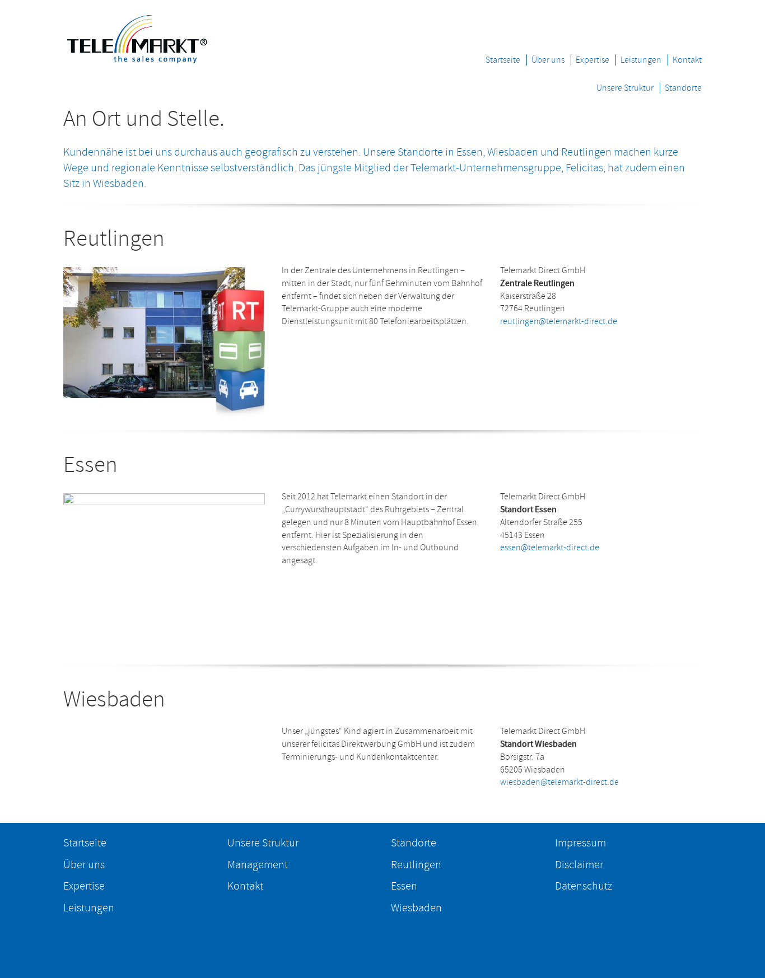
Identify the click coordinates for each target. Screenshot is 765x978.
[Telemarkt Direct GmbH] (137, 35)
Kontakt (687, 60)
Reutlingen (416, 865)
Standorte (683, 88)
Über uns (548, 60)
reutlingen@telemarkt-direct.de (558, 321)
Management (257, 865)
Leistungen (641, 60)
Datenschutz (583, 886)
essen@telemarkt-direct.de (549, 547)
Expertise (592, 60)
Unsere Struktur (625, 88)
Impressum (580, 843)
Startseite (503, 60)
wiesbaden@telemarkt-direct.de (559, 782)
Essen (404, 886)
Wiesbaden (416, 908)
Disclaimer (579, 865)
